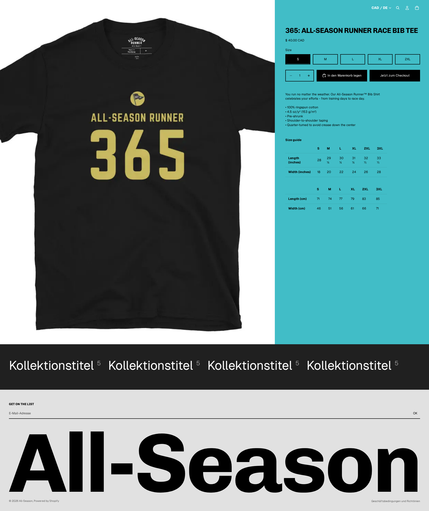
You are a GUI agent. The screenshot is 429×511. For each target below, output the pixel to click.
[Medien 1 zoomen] (137, 172)
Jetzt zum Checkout (395, 75)
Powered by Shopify (46, 501)
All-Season (26, 501)
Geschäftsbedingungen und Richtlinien (395, 501)
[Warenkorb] (417, 8)
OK (415, 413)
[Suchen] (398, 8)
